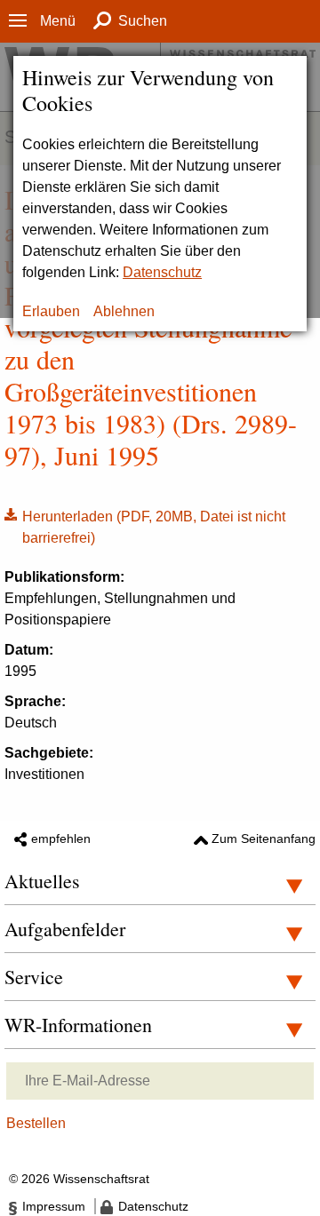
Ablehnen (124, 311)
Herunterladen (144, 525)
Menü (58, 20)
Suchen (142, 20)
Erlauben (51, 311)
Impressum (53, 1206)
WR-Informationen (78, 1024)
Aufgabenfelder (64, 929)
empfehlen (61, 838)
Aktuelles (42, 881)
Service (33, 976)
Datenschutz (162, 272)
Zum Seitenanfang (264, 838)
